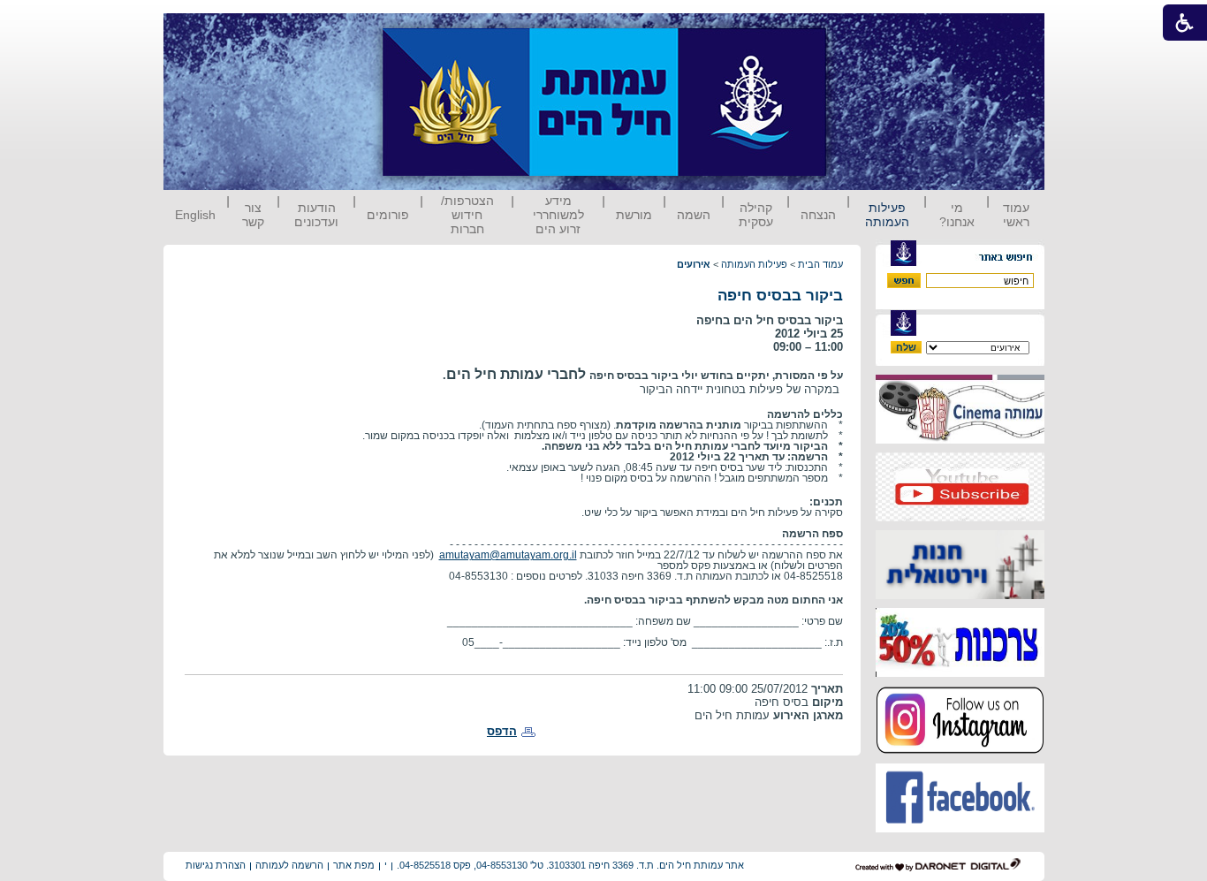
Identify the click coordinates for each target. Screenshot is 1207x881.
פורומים (388, 215)
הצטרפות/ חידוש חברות (467, 215)
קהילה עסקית (756, 215)
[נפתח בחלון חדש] (960, 439)
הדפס (502, 731)
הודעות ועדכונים (316, 215)
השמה (693, 215)
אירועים (693, 264)
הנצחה (818, 215)
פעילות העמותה (887, 215)
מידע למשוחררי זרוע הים (558, 215)
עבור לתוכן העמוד (859, 30)
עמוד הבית (820, 264)
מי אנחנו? (957, 215)
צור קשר (253, 215)
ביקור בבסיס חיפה (780, 295)
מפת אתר (354, 865)
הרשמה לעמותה (289, 865)
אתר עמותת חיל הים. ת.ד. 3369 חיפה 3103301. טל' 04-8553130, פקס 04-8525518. (570, 865)
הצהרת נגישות (216, 865)
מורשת (634, 215)
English (195, 215)
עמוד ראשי (1016, 215)
